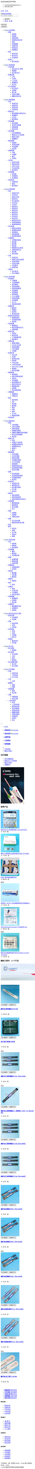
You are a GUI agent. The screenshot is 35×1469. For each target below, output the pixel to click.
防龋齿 (10, 639)
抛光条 (14, 246)
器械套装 (15, 598)
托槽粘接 (11, 565)
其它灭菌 (15, 698)
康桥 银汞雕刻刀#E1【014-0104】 (12, 1276)
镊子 (13, 156)
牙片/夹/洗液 (16, 520)
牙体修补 (11, 278)
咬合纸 (14, 436)
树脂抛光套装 (16, 230)
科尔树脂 (15, 284)
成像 (9, 518)
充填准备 (11, 323)
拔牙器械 (15, 123)
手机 (9, 101)
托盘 (13, 440)
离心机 (14, 92)
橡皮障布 (15, 505)
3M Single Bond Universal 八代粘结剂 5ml (14, 927)
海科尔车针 (15, 197)
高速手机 (15, 103)
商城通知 (7, 1458)
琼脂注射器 (15, 710)
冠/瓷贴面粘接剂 (17, 475)
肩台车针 (15, 218)
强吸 (13, 685)
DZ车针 (14, 204)
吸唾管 (10, 683)
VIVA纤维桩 (16, 462)
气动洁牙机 (15, 168)
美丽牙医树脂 (16, 288)
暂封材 (14, 321)
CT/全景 (14, 80)
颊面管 (10, 578)
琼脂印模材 (15, 714)
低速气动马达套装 (18, 259)
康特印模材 (15, 428)
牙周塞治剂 (15, 555)
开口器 (14, 489)
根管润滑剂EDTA (17, 327)
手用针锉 (11, 341)
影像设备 (11, 74)
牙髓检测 (11, 392)
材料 (13, 411)
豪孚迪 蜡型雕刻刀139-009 (9, 1009)
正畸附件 (11, 604)
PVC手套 (15, 677)
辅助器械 (15, 127)
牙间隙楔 (15, 380)
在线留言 (7, 1456)
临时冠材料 (15, 495)
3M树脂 (14, 280)
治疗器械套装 (16, 133)
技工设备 (15, 666)
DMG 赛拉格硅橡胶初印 (9, 877)
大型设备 (11, 67)
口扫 (13, 76)
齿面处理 (11, 306)
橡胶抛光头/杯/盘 (17, 247)
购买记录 (7, 1427)
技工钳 (14, 664)
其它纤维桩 (15, 469)
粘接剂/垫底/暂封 (13, 315)
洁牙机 (10, 160)
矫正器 (14, 602)
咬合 (9, 524)
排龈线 (14, 512)
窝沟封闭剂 (15, 314)
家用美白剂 (15, 485)
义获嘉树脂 (15, 282)
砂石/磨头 (15, 253)
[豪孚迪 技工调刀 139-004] (10, 1370)
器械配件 (15, 138)
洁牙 (9, 541)
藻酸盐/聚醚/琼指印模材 (20, 432)
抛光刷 (14, 242)
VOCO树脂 (15, 296)
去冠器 (14, 148)
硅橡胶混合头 (16, 446)
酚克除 (14, 405)
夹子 (13, 509)
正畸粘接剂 (15, 567)
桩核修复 (11, 452)
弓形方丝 (15, 590)
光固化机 (11, 180)
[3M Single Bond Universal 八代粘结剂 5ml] (10, 925)
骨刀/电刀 (15, 88)
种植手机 (15, 46)
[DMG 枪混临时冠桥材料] (12, 803)
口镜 (13, 152)
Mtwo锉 (14, 355)
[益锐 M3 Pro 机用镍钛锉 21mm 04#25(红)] (10, 828)
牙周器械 (11, 172)
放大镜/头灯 (16, 72)
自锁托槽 (15, 563)
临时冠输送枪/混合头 (19, 499)
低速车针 (15, 208)
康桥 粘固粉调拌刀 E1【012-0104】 (12, 1342)
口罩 (9, 679)
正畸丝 (10, 586)
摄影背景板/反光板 (18, 522)
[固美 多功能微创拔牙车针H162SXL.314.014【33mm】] (10, 951)
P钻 (13, 401)
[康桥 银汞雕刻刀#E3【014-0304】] (10, 1203)
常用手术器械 (16, 125)
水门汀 (14, 302)
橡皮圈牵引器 (16, 606)
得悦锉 (14, 360)
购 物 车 (7, 1421)
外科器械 (11, 121)
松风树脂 (15, 290)
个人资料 (7, 1429)
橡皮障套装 (15, 503)
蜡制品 (14, 660)
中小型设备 (12, 86)
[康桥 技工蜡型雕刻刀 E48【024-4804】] (10, 1137)
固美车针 (15, 199)
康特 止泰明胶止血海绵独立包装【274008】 (15, 853)
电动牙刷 (15, 623)
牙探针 (14, 158)
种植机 (14, 34)
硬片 (13, 450)
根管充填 (11, 331)
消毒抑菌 (15, 329)
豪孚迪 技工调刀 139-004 (9, 1376)
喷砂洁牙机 (15, 164)
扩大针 (14, 413)
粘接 (9, 471)
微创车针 (15, 206)
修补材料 (15, 400)
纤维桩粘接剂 (16, 477)
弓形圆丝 (15, 592)
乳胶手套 (15, 673)
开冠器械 (15, 146)
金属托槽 (15, 559)
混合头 (14, 528)
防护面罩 (15, 547)
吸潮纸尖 (15, 325)
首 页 (6, 726)
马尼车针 (15, 195)
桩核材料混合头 (17, 466)
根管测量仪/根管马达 (19, 113)
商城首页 (7, 1405)
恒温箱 (14, 142)
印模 (9, 423)
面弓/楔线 (15, 507)
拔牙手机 (15, 53)
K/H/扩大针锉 (16, 345)
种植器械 (15, 44)
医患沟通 (11, 615)
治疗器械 (11, 131)
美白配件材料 (16, 487)
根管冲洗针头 (16, 384)
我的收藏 (7, 1423)
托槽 (9, 557)
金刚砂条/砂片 (16, 249)
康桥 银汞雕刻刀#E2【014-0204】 (12, 1241)
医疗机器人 (15, 61)
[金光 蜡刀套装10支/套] (10, 1035)
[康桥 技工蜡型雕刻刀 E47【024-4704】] (10, 1070)
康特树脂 (15, 294)
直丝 (13, 588)
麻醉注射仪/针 (16, 96)
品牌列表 (7, 1407)
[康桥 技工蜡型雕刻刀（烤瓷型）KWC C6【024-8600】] (10, 1105)
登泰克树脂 (15, 298)
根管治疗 (11, 111)
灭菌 (9, 694)
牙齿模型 (15, 617)
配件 (9, 526)
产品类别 (7, 749)
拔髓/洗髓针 (16, 343)
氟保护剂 (15, 641)
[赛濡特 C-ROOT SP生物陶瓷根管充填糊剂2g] (10, 901)
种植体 (14, 36)
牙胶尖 (14, 333)
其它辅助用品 (16, 390)
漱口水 (14, 637)
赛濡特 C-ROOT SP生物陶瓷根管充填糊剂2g (15, 903)
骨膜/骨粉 (15, 38)
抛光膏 (14, 251)
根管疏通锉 (15, 347)
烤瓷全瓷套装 (16, 228)
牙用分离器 (15, 144)
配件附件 (15, 170)
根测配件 (15, 115)
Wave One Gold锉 (17, 366)
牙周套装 (15, 178)
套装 (13, 183)
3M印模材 (15, 424)
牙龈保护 (15, 716)
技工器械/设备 (13, 662)
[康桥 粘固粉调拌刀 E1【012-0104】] (10, 1336)
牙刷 (9, 621)
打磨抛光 (11, 238)
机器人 (10, 59)
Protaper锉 (15, 362)
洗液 (13, 530)
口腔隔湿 (11, 501)
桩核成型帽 (15, 415)
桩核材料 (15, 464)
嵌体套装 (15, 232)
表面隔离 (11, 689)
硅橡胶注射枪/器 (17, 444)
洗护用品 (11, 629)
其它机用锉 (15, 370)
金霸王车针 (15, 193)
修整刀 (14, 448)
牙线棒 (14, 635)
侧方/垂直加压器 (17, 376)
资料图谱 (7, 1450)
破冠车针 (15, 212)
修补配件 (15, 339)
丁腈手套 (15, 675)
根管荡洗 (15, 119)
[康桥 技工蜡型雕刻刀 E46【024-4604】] (10, 1170)
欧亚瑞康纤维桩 (17, 468)
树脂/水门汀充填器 (18, 135)
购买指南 (7, 1440)
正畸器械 (11, 596)
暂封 (9, 398)
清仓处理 (7, 1438)
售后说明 (7, 1442)
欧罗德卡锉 (15, 358)
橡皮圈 (14, 573)
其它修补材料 (16, 304)
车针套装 (11, 226)
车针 (9, 191)
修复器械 (11, 140)
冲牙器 (14, 627)
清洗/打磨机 (16, 94)
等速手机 (15, 107)
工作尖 (14, 117)
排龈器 (14, 514)
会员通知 (7, 1454)
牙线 (13, 631)
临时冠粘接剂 (16, 497)
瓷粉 (13, 42)
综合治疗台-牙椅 (17, 69)
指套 (13, 690)
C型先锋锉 (15, 349)
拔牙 (9, 51)
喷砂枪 (14, 543)
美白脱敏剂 (15, 708)
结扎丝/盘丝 (16, 594)
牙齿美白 (11, 481)
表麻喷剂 (15, 394)
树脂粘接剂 (15, 317)
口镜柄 (14, 154)
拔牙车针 (15, 55)
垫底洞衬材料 (16, 319)
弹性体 (10, 571)
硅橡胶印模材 (16, 430)
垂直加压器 (15, 706)
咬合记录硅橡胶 (17, 434)
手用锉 (14, 351)
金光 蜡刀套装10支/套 (8, 1041)
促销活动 (7, 1437)
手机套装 (15, 109)
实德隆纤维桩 (16, 460)
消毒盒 (10, 269)
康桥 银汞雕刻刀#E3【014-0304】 (12, 1209)
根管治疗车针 (16, 220)
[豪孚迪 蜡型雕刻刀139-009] (10, 1003)
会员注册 (7, 1411)
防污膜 (14, 692)
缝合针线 (15, 129)
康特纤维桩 (15, 458)
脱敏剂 (14, 310)
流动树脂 (15, 300)
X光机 (14, 78)
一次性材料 (12, 700)
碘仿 (13, 551)
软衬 (13, 658)
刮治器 (14, 174)
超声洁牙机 (15, 162)
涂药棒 (14, 388)
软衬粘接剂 (15, 473)
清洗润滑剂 (15, 261)
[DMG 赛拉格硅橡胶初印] (10, 875)
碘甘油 (14, 553)
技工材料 (11, 648)
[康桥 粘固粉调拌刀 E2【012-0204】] (10, 1303)
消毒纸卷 (15, 696)
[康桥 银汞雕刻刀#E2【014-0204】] (10, 1236)
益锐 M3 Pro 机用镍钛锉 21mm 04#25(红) (14, 829)
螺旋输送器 (15, 386)
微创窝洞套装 (16, 236)
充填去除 (11, 417)
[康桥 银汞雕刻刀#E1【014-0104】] (10, 1270)
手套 (9, 671)
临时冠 (10, 493)
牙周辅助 (11, 549)
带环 (9, 582)
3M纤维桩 (15, 454)
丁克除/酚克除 (16, 337)
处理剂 (14, 312)
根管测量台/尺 (16, 382)
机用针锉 (11, 353)
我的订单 (7, 1425)
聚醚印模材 (15, 712)
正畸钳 (14, 610)
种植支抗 (15, 48)
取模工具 (11, 438)
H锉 (13, 409)
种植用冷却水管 (17, 40)
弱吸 (13, 687)
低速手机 (15, 105)
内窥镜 (14, 90)
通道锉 (14, 368)
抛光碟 (14, 244)
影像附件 (15, 82)
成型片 (14, 378)
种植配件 (15, 49)
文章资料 (7, 1452)
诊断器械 (11, 150)
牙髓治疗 (15, 396)
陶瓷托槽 (15, 561)
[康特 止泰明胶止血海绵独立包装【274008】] (10, 852)
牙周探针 (15, 176)
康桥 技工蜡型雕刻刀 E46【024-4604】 (13, 1176)
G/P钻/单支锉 (16, 364)
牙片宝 (14, 84)
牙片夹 (14, 532)
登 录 (6, 11)
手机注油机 (15, 263)
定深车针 (15, 216)
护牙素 (14, 643)
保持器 (14, 600)
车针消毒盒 (15, 273)
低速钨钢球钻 (16, 224)
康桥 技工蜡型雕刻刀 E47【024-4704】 (13, 1076)
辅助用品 (11, 372)
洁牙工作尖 (15, 166)
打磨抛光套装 (16, 240)
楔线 (13, 536)
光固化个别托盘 (17, 442)
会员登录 (7, 1413)
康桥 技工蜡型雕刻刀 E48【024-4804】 (13, 1143)
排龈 (9, 511)
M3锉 (13, 357)
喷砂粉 (14, 545)
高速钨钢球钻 (16, 222)
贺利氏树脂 (15, 286)
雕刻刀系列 (15, 137)
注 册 (2, 11)
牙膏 (13, 633)
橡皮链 (14, 577)
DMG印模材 (16, 426)
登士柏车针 (15, 201)
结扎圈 (14, 575)
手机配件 (15, 265)
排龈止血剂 (15, 516)
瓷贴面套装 (15, 234)
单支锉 (14, 403)
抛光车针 (15, 210)
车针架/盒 (15, 271)
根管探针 (15, 374)
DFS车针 (15, 203)
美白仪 (14, 491)
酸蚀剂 (14, 308)
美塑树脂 (15, 292)
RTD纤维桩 (15, 456)
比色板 (14, 619)
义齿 (13, 656)
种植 (9, 32)
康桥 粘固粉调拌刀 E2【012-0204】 (12, 1309)
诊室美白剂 (15, 483)
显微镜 (14, 71)
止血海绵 (15, 57)
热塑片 (14, 718)
